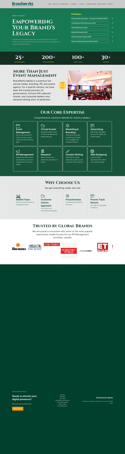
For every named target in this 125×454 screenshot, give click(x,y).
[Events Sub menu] (85, 4)
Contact (110, 4)
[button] (92, 18)
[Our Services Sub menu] (69, 4)
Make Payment (101, 4)
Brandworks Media (104, 398)
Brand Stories (91, 4)
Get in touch (18, 409)
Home (50, 4)
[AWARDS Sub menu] (78, 4)
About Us (56, 4)
